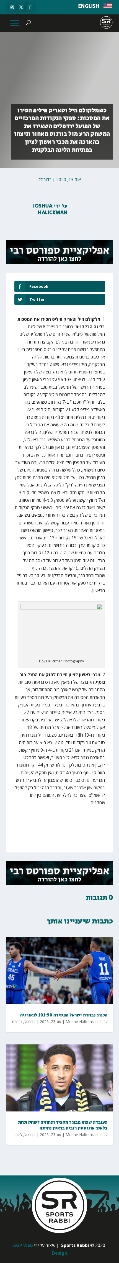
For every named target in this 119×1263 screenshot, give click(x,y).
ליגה (18, 1134)
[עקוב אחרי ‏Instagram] (12, 7)
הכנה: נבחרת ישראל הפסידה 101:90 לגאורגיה (64, 1015)
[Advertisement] (65, 822)
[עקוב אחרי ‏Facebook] (30, 7)
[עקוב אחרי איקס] (21, 7)
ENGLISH (89, 6)
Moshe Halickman (82, 1021)
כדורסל (44, 179)
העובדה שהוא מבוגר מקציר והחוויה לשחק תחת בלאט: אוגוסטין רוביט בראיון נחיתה (63, 1125)
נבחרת (17, 1021)
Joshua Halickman (50, 209)
